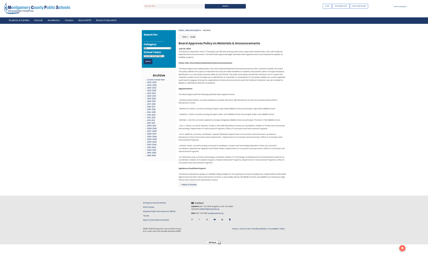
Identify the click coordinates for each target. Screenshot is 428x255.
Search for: (151, 35)
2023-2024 (151, 88)
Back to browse (189, 185)
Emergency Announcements (154, 203)
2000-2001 (151, 150)
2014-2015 (151, 112)
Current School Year (156, 80)
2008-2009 (152, 129)
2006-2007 (152, 134)
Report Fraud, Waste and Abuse (156, 220)
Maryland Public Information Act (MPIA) (159, 211)
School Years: (152, 52)
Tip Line (146, 216)
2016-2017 (151, 107)
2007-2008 (152, 131)
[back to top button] (402, 248)
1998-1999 (151, 156)
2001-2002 (151, 147)
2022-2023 (151, 91)
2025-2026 (151, 82)
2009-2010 (151, 126)
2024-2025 (152, 85)
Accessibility (274, 229)
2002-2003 (151, 145)
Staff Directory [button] (341, 6)
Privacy (235, 229)
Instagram (207, 219)
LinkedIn (222, 219)
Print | (185, 37)
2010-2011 (151, 123)
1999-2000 (151, 153)
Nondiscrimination (259, 229)
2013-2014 (151, 115)
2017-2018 (151, 104)
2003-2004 (152, 142)
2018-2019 (151, 101)
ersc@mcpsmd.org (215, 213)
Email (192, 37)
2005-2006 (152, 137)
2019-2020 (151, 99)
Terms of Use (245, 229)
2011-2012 (151, 120)
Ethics (282, 229)
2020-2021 (151, 96)
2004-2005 (152, 139)
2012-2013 (151, 118)
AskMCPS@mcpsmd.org (209, 209)
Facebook (192, 219)
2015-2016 (151, 109)
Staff (327, 6)
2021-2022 (151, 93)
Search (225, 6)
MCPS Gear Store (359, 6)
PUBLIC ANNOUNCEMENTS (190, 30)
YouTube (215, 219)
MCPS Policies (148, 207)
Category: (150, 44)
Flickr (230, 219)
